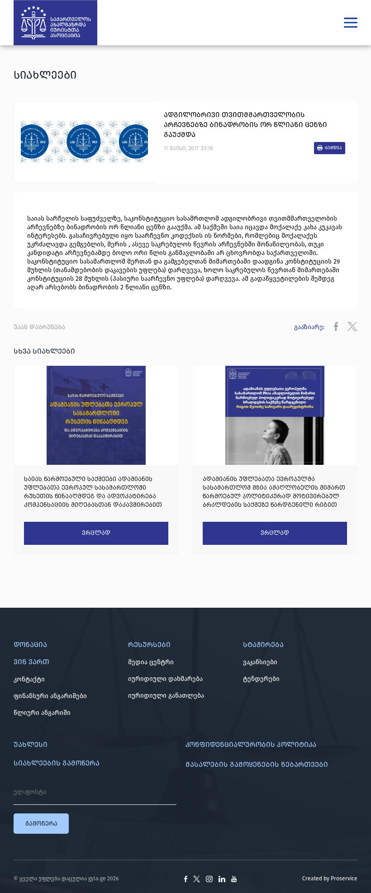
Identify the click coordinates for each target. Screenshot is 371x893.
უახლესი (31, 744)
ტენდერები (261, 679)
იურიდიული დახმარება (165, 679)
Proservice (344, 878)
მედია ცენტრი (151, 662)
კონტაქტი (29, 679)
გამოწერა (41, 823)
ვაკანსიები (260, 662)
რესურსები (149, 644)
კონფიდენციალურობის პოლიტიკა (251, 744)
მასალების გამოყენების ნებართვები (257, 764)
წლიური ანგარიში (42, 713)
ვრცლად (96, 533)
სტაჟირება (263, 644)
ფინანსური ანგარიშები (50, 696)
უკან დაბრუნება (39, 327)
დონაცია (30, 644)
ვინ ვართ (31, 661)
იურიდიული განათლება (166, 695)
